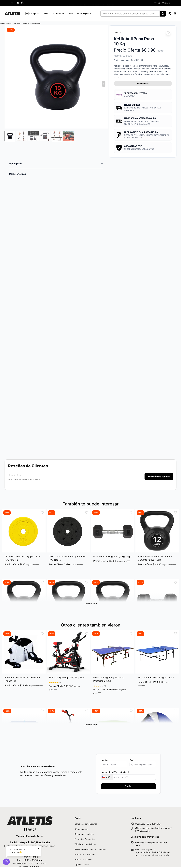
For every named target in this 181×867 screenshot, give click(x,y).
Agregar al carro (24, 570)
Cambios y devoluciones (86, 824)
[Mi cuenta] (169, 13)
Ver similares (142, 83)
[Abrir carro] (175, 13)
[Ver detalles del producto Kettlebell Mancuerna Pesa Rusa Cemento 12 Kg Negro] (157, 530)
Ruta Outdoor (58, 13)
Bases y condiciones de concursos (90, 849)
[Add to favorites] (168, 32)
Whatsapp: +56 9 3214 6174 (148, 824)
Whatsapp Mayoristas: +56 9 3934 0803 (151, 844)
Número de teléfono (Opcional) (115, 772)
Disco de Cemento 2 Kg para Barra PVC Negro (67, 558)
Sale (71, 13)
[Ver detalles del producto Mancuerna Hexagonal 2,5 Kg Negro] (112, 530)
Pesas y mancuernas (14, 23)
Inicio (46, 13)
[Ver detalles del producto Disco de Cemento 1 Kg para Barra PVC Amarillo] (24, 530)
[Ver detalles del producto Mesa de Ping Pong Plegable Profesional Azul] (112, 652)
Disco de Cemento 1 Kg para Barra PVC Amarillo (23, 558)
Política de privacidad (85, 854)
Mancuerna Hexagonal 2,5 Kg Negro (112, 556)
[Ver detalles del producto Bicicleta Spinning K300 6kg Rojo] (68, 652)
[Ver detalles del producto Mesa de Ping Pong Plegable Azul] (157, 652)
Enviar (128, 786)
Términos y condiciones (85, 844)
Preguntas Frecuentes (85, 839)
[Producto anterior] (8, 84)
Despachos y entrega (84, 834)
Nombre (104, 760)
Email (132, 760)
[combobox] (107, 777)
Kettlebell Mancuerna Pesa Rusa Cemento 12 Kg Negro (155, 558)
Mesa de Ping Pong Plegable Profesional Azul (108, 679)
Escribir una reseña (159, 476)
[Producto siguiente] (103, 84)
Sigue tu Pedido (82, 864)
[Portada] (12, 13)
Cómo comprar (81, 829)
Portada (2, 23)
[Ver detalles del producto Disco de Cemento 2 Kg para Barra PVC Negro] (68, 530)
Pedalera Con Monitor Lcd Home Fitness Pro (22, 679)
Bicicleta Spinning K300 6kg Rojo (67, 677)
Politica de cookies (83, 859)
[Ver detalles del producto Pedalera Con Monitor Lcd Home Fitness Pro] (24, 652)
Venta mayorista (84, 13)
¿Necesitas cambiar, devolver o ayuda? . (153, 829)
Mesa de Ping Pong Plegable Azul (156, 677)
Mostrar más (90, 603)
